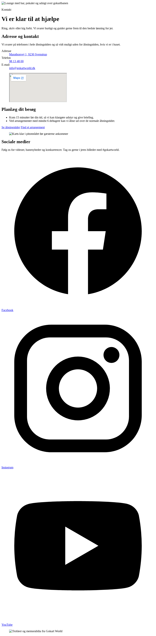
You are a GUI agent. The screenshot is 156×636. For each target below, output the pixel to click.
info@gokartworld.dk (22, 68)
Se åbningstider (11, 127)
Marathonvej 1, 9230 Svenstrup (28, 54)
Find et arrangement (33, 127)
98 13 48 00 (16, 61)
